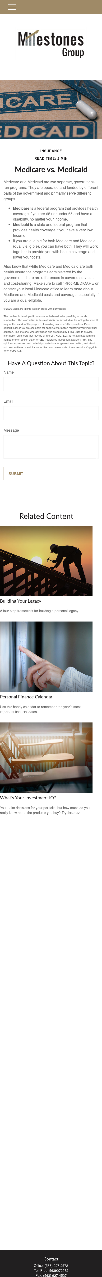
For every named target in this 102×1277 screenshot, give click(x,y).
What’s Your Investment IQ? (28, 798)
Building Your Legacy (20, 601)
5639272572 (58, 1270)
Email (8, 401)
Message (11, 430)
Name (9, 372)
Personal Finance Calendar (26, 697)
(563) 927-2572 (56, 1265)
